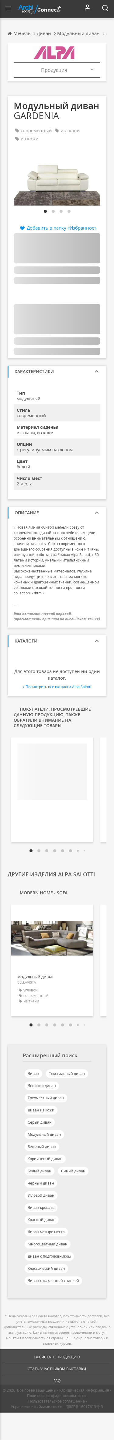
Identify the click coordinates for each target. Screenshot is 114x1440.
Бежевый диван (42, 1146)
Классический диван (46, 1268)
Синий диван (73, 1171)
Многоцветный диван (47, 1244)
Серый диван (40, 1122)
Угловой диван (41, 1195)
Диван (33, 1073)
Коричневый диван (45, 1158)
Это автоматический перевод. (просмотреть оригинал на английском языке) (57, 616)
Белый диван (39, 1171)
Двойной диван (42, 1085)
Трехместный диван (46, 1097)
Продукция (54, 70)
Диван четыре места (46, 1231)
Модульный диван (44, 1134)
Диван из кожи (41, 1110)
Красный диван (42, 1219)
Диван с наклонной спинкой (53, 1280)
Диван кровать (41, 1207)
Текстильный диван (67, 1073)
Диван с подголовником (49, 1256)
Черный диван (41, 1183)
